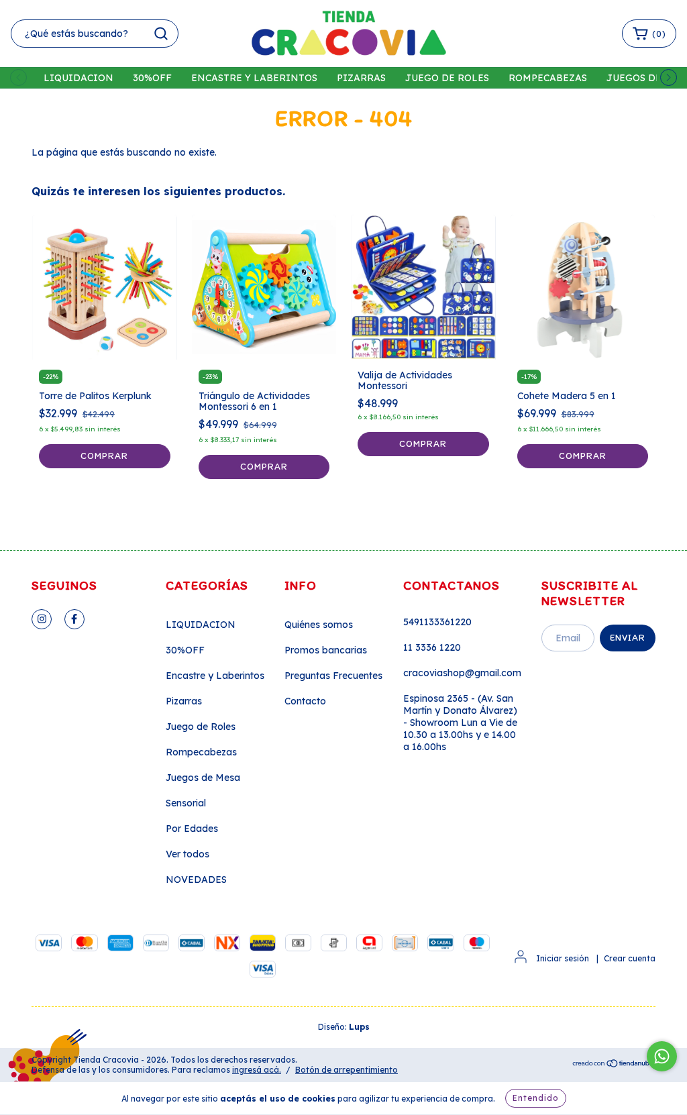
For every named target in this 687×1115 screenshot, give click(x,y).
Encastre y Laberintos (254, 78)
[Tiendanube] (613, 1065)
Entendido (536, 1098)
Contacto (305, 701)
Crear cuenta (629, 958)
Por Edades (192, 828)
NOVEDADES (196, 879)
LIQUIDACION (78, 78)
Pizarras (361, 78)
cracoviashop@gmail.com (462, 673)
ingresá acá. (256, 1070)
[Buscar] (161, 33)
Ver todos (187, 854)
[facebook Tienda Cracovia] (74, 619)
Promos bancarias (325, 650)
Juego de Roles (447, 78)
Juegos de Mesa (203, 778)
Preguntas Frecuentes (333, 676)
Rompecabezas (548, 78)
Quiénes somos (318, 625)
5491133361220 (437, 622)
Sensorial (186, 803)
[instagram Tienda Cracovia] (42, 619)
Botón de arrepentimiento (346, 1070)
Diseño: (344, 1027)
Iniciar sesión (562, 958)
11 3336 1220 (432, 647)
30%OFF (152, 78)
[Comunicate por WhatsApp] (662, 1056)
